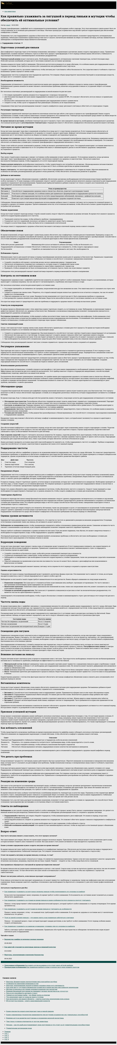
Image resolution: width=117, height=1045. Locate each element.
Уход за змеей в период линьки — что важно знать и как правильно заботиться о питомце (39, 918)
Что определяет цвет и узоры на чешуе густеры (25, 997)
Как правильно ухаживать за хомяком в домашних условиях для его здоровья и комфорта (39, 926)
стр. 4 (6, 1039)
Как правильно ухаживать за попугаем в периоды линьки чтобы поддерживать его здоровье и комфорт (44, 892)
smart (8, 25)
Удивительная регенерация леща (19, 1028)
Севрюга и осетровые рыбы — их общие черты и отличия (28, 995)
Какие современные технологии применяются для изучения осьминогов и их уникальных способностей (47, 1015)
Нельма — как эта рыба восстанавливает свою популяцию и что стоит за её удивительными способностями (48, 1025)
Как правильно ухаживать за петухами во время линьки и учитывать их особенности (38, 909)
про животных (10, 11)
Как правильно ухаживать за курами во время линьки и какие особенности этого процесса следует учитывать (47, 900)
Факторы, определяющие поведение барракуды (24, 955)
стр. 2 (6, 1035)
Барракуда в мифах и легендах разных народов (24, 939)
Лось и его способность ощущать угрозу (21, 993)
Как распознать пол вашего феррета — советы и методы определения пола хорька (37, 999)
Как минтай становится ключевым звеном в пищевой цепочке (30, 947)
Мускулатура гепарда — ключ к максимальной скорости (28, 1001)
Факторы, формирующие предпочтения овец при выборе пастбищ (31, 982)
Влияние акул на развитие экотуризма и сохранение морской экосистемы (35, 1018)
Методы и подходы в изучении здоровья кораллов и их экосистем (31, 989)
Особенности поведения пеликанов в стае (22, 984)
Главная (7, 1031)
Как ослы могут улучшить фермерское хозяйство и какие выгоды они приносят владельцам (42, 987)
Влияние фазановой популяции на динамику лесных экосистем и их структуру (37, 991)
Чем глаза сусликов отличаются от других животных (27, 1021)
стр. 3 (6, 1037)
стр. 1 (6, 1033)
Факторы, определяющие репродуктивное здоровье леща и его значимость (35, 985)
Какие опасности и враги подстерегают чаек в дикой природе (30, 1011)
